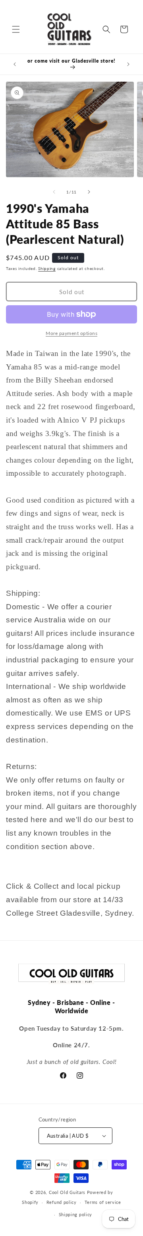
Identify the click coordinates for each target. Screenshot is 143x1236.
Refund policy (61, 1202)
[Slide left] (54, 192)
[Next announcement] (128, 64)
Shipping (47, 268)
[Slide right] (89, 192)
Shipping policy (76, 1214)
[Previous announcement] (14, 64)
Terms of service (103, 1202)
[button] (16, 29)
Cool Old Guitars (67, 1192)
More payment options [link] (71, 333)
